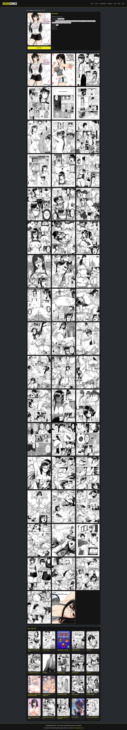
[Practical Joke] (78, 684)
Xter (57, 24)
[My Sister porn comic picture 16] (39, 238)
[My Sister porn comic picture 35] (63, 439)
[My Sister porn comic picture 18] (87, 238)
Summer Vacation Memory (92, 717)
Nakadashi (54, 22)
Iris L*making (75, 717)
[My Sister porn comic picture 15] (87, 204)
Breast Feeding (83, 21)
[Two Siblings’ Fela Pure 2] (34, 662)
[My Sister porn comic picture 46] (39, 574)
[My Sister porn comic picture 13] (39, 204)
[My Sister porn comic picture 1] (39, 70)
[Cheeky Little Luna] (78, 640)
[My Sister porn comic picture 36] (87, 439)
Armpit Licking (62, 21)
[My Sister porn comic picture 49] (39, 607)
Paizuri (58, 22)
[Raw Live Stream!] (63, 662)
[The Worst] (49, 662)
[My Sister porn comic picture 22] (39, 305)
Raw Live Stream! (61, 672)
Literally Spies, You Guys (62, 650)
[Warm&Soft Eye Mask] (63, 684)
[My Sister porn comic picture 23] (63, 305)
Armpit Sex (68, 21)
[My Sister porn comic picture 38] (63, 473)
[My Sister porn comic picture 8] (63, 137)
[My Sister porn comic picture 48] (87, 574)
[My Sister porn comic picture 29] (63, 372)
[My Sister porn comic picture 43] (39, 540)
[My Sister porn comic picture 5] (63, 103)
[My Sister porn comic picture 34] (39, 439)
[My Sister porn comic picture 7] (39, 137)
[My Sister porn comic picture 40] (39, 506)
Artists (118, 3)
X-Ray (70, 22)
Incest (94, 21)
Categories (109, 3)
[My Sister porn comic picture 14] (63, 204)
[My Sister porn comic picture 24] (87, 305)
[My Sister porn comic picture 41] (63, 506)
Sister (62, 22)
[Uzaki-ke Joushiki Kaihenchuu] (49, 684)
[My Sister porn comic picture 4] (39, 103)
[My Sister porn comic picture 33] (87, 406)
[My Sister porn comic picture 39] (87, 473)
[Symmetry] (92, 662)
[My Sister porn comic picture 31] (39, 406)
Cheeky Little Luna (76, 650)
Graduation (88, 650)
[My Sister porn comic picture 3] (87, 70)
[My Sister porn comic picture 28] (39, 372)
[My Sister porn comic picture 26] (63, 338)
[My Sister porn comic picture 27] (87, 338)
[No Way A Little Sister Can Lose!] (34, 640)
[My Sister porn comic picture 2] (63, 70)
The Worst (45, 672)
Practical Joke (75, 694)
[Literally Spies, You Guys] (63, 640)
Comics (96, 3)
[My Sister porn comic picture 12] (87, 170)
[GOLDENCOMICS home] (10, 3)
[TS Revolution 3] (78, 662)
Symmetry (88, 672)
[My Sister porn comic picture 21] (87, 271)
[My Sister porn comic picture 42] (87, 506)
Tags (115, 3)
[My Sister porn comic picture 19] (39, 271)
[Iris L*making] (78, 707)
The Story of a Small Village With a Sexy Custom (34, 695)
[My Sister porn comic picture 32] (63, 406)
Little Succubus (46, 650)
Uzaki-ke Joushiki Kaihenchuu (47, 695)
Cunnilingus (89, 21)
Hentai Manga (103, 3)
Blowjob (78, 21)
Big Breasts (73, 21)
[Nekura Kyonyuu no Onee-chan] (34, 707)
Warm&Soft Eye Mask (62, 694)
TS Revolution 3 (75, 672)
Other (40, 10)
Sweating (66, 22)
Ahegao (57, 21)
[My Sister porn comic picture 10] (39, 170)
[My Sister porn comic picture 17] (63, 238)
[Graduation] (92, 640)
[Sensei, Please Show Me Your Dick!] (63, 707)
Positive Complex (90, 694)
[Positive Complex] (92, 684)
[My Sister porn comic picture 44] (63, 540)
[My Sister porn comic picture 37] (39, 473)
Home (92, 3)
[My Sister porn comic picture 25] (39, 338)
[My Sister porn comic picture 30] (87, 372)
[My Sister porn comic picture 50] (63, 607)
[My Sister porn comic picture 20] (63, 271)
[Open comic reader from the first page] (39, 29)
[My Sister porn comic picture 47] (63, 574)
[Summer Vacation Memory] (92, 707)
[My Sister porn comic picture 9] (87, 137)
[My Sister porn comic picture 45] (87, 540)
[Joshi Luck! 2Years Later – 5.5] (49, 707)
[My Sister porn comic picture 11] (63, 170)
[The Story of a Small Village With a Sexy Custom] (34, 684)
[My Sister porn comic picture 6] (87, 103)
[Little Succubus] (49, 640)
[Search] (123, 3)
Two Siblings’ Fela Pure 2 (33, 672)
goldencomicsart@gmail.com (77, 728)
